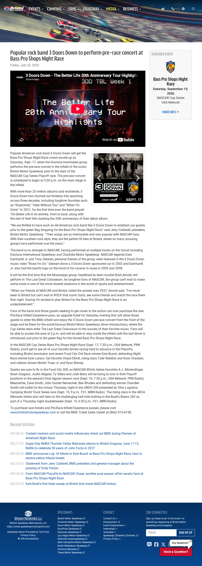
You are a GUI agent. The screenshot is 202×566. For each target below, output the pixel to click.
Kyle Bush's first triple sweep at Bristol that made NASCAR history (71, 483)
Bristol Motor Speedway (70, 518)
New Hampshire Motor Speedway (75, 542)
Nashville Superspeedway (71, 538)
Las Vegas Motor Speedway (72, 535)
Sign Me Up (185, 533)
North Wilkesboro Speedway (73, 545)
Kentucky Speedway (68, 532)
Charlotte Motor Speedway (72, 521)
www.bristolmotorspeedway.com (33, 412)
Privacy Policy (28, 535)
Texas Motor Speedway (70, 552)
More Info (169, 112)
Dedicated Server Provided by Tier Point (28, 531)
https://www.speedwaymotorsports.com (28, 526)
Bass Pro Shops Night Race (170, 82)
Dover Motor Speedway (70, 525)
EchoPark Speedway (68, 528)
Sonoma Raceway (67, 549)
